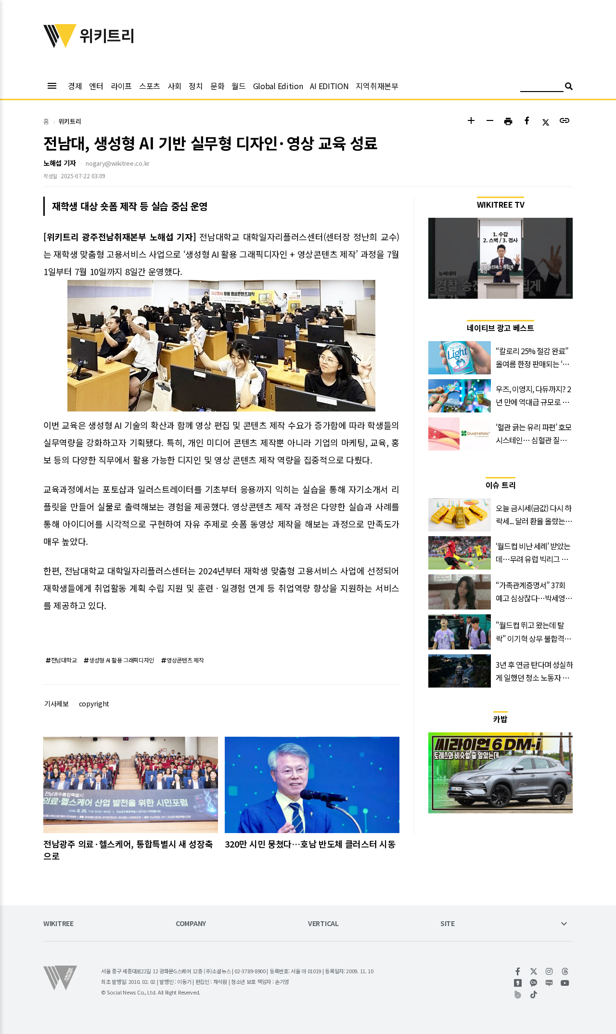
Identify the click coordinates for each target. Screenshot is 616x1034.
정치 (196, 86)
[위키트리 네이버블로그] (549, 983)
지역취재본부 (377, 86)
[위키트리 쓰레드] (565, 971)
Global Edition (278, 86)
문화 (217, 86)
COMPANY (191, 924)
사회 (174, 86)
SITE (447, 924)
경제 (75, 86)
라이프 (121, 86)
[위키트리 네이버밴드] (518, 994)
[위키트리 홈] (60, 45)
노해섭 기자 (59, 163)
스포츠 (149, 86)
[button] (470, 122)
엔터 (96, 86)
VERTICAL (323, 924)
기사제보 (56, 703)
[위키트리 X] (534, 971)
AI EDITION (329, 86)
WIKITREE (58, 924)
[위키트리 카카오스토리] (518, 983)
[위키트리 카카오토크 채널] (534, 983)
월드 (238, 86)
